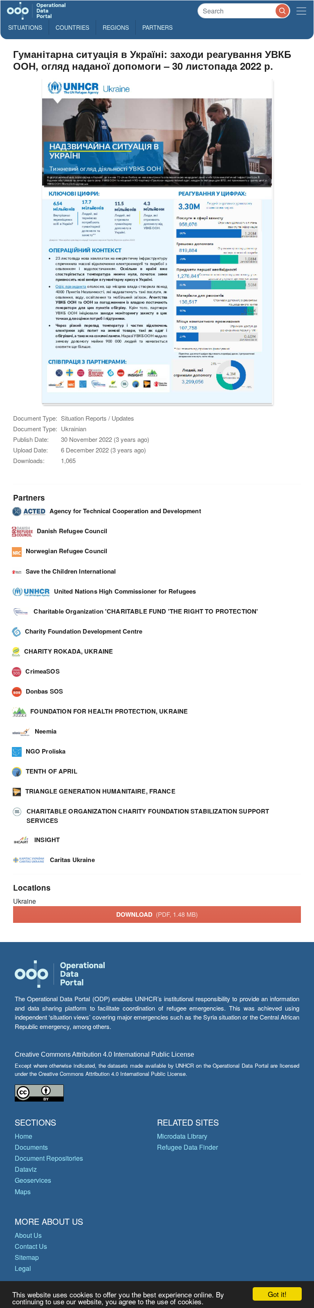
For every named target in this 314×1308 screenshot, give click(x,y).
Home (23, 1136)
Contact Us (31, 1246)
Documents (31, 1147)
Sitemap (27, 1257)
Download (157, 914)
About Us (28, 1235)
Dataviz (26, 1169)
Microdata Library (182, 1136)
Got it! (277, 1294)
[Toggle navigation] (301, 11)
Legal (23, 1268)
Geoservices (33, 1180)
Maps (23, 1191)
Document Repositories (49, 1158)
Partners (157, 27)
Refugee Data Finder (187, 1147)
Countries (72, 27)
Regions (116, 27)
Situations (25, 27)
